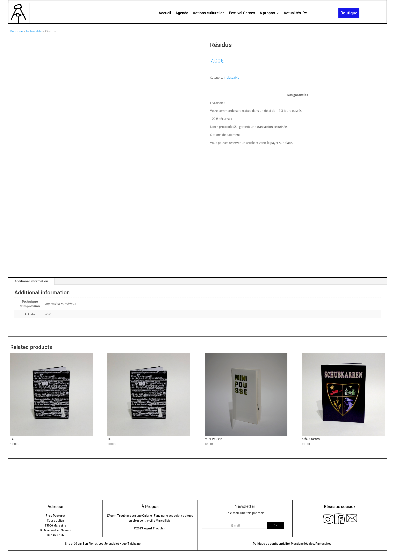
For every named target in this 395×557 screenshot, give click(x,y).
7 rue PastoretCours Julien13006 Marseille (55, 520)
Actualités (292, 13)
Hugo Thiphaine (130, 543)
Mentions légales (302, 543)
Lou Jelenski (107, 543)
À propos (267, 13)
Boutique (348, 12)
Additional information (31, 281)
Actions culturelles (208, 13)
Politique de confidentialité (271, 543)
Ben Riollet (90, 543)
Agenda (181, 13)
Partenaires (323, 543)
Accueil (165, 13)
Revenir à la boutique (197, 487)
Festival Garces (242, 13)
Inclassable (34, 31)
